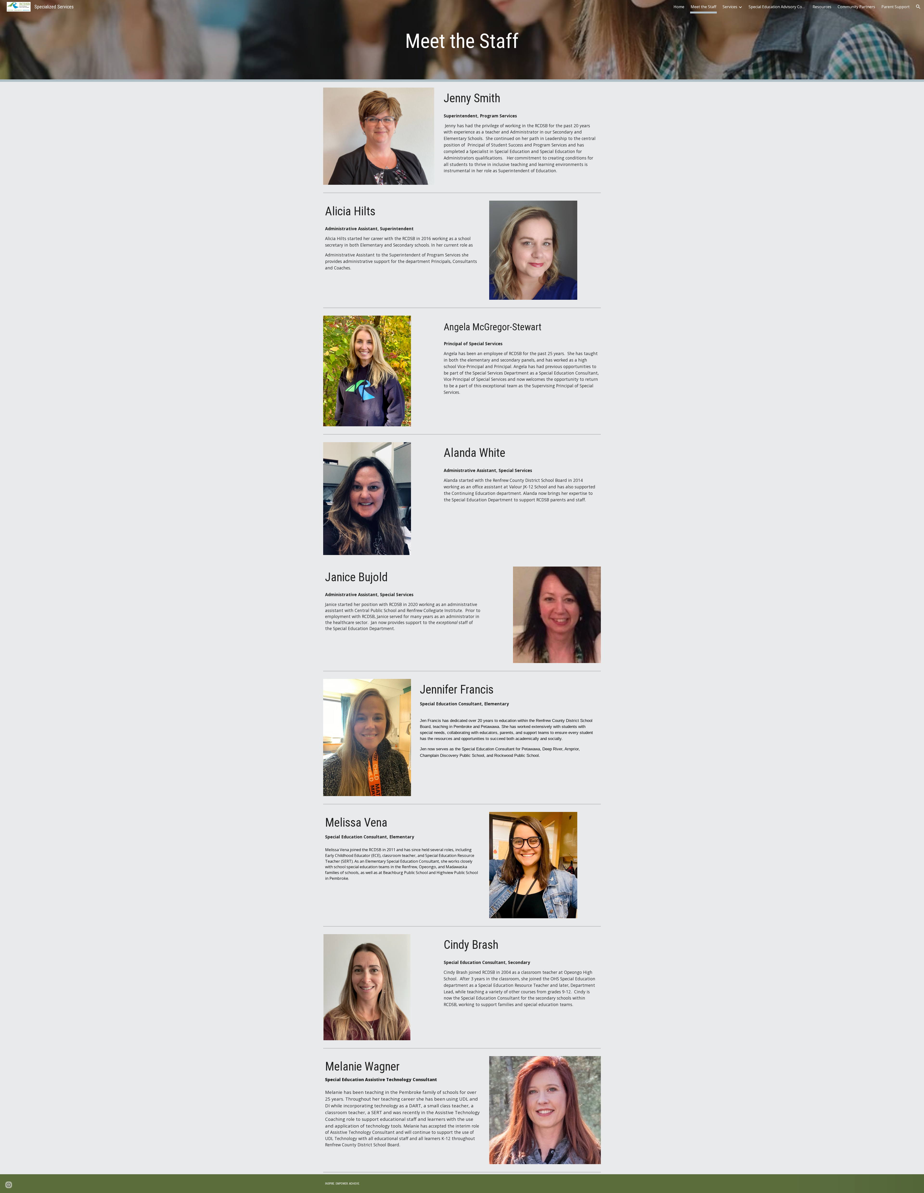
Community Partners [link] (856, 6)
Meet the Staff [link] (703, 6)
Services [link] (730, 6)
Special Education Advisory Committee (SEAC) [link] (777, 6)
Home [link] (679, 6)
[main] (462, 41)
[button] (918, 7)
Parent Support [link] (895, 6)
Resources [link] (822, 6)
